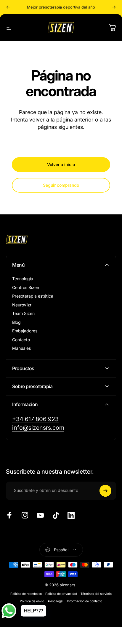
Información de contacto (84, 601)
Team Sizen (23, 313)
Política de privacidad (61, 594)
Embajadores (24, 330)
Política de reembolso (26, 594)
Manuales (21, 348)
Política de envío (32, 601)
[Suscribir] (105, 491)
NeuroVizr (21, 304)
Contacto (21, 339)
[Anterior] (8, 7)
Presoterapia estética (32, 295)
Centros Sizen (25, 287)
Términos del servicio (96, 594)
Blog (16, 322)
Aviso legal (55, 601)
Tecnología (22, 278)
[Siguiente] (113, 7)
